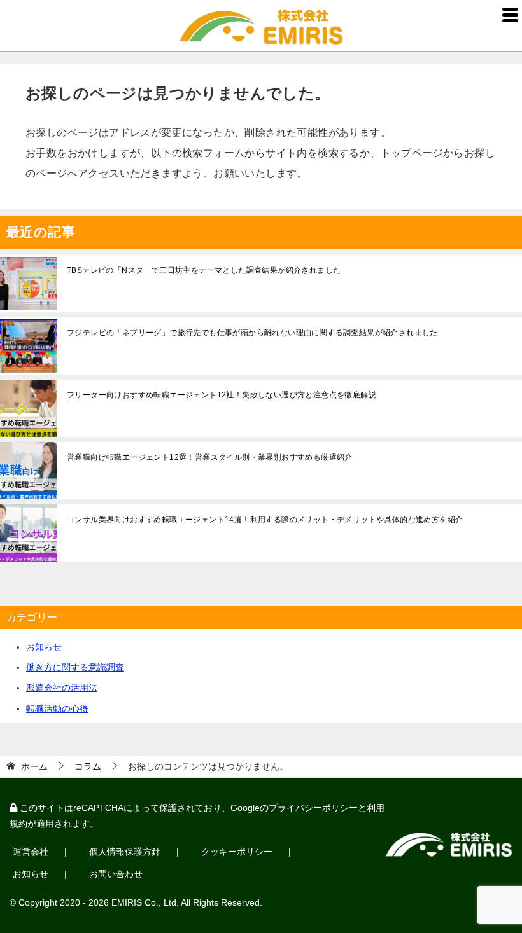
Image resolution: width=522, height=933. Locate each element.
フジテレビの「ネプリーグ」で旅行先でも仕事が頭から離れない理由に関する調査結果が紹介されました (252, 332)
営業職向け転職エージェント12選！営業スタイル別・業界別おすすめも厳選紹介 (210, 457)
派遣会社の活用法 (61, 687)
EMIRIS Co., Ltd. (145, 902)
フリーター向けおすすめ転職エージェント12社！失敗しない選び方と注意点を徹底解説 (221, 394)
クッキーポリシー (236, 852)
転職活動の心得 (57, 708)
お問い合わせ (116, 874)
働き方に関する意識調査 (75, 667)
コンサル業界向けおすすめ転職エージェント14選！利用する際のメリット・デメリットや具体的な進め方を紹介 (265, 519)
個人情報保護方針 (124, 852)
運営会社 (30, 852)
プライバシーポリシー (313, 808)
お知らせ (44, 647)
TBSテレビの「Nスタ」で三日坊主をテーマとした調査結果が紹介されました (204, 270)
